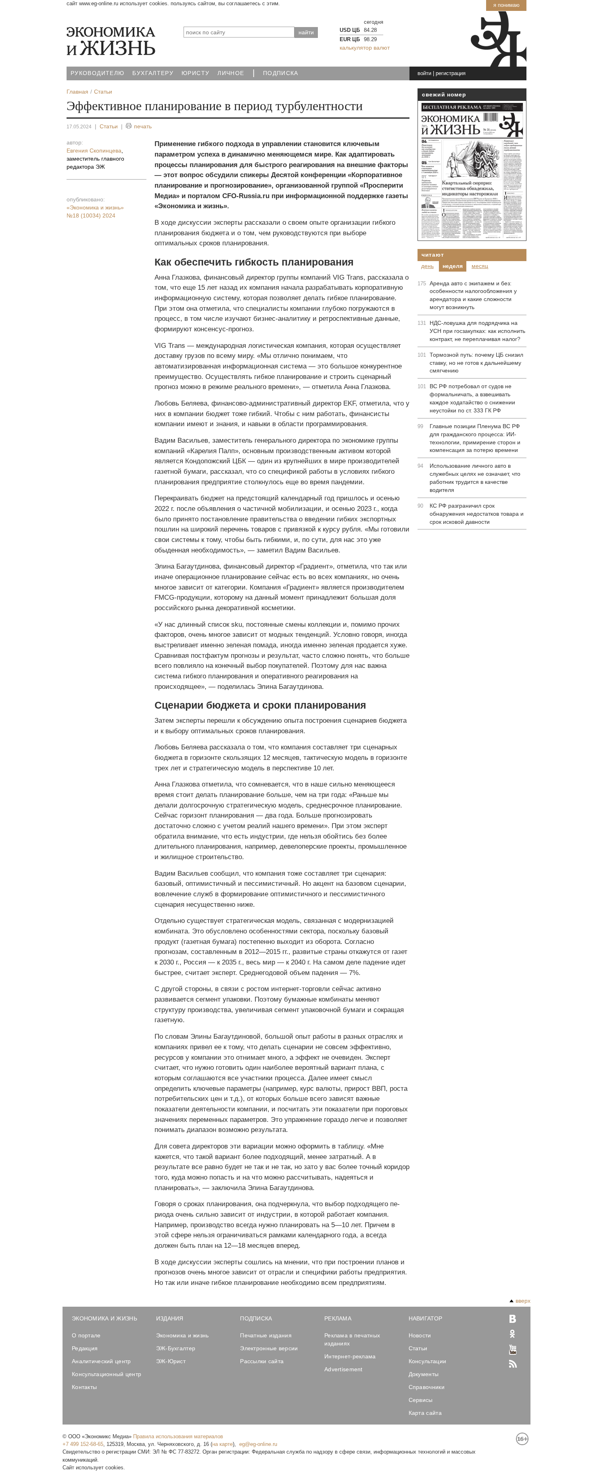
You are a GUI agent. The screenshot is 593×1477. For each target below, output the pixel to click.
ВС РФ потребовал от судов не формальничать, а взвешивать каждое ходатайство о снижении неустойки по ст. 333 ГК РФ (472, 398)
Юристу (195, 73)
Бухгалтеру (152, 73)
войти (424, 73)
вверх (523, 1300)
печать (143, 126)
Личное (230, 73)
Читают (433, 254)
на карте (222, 1444)
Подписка (281, 73)
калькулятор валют (365, 47)
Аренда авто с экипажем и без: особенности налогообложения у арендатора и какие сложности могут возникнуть (473, 295)
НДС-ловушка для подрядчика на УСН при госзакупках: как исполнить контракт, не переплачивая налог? (477, 331)
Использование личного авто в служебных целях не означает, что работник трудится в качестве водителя (475, 477)
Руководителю (97, 73)
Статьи (109, 126)
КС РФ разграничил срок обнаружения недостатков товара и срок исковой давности (477, 513)
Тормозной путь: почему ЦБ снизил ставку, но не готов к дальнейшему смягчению (476, 362)
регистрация (451, 73)
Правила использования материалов (178, 1436)
